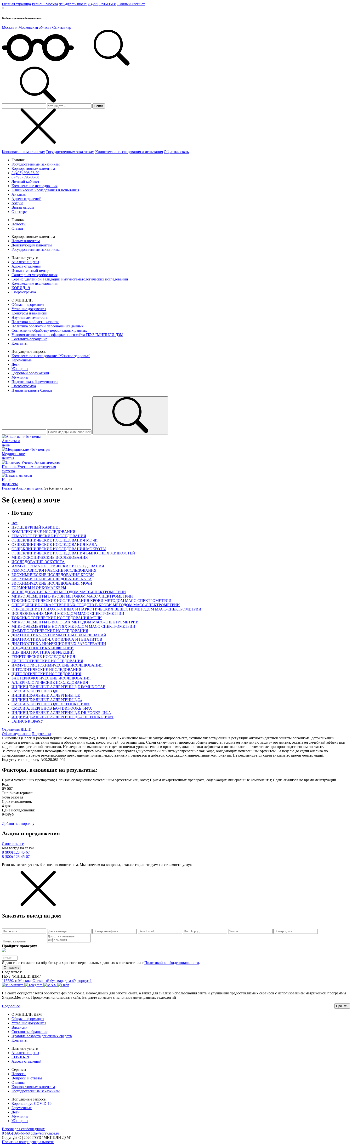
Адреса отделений (26, 199)
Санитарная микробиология (34, 275)
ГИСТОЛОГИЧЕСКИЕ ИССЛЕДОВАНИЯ (47, 661)
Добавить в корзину (18, 823)
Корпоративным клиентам (23, 152)
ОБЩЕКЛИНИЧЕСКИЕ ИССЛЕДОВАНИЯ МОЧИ (54, 540)
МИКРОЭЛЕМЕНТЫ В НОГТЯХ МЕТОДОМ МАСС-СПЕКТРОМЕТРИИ (73, 626)
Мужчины (19, 377)
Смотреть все (13, 844)
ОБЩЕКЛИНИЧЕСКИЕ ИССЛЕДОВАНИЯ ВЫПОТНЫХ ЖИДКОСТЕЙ (73, 553)
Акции (17, 203)
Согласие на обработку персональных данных (49, 330)
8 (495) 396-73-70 (25, 173)
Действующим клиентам (31, 245)
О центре (19, 212)
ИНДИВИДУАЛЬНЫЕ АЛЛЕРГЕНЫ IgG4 (46, 700)
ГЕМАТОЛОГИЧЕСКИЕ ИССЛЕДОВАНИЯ (48, 536)
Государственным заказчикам (70, 152)
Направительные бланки (31, 390)
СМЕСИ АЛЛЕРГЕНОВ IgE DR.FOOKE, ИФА (50, 704)
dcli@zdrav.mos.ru (73, 4)
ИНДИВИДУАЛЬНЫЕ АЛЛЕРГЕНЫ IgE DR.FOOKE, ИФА (61, 713)
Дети (15, 364)
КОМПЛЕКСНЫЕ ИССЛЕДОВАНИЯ (43, 532)
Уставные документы (28, 309)
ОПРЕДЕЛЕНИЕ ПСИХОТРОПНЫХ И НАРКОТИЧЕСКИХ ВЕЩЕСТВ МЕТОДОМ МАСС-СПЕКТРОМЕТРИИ (106, 609)
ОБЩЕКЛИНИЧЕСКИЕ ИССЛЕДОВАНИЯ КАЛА (54, 544)
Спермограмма (23, 292)
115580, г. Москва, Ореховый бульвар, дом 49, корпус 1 (47, 981)
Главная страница (16, 4)
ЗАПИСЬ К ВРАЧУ (27, 721)
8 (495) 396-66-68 (102, 4)
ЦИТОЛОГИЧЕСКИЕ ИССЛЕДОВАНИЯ (46, 669)
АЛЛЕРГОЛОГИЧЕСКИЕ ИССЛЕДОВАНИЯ (49, 682)
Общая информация (27, 304)
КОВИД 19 (20, 288)
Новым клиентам (25, 241)
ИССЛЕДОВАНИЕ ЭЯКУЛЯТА (38, 562)
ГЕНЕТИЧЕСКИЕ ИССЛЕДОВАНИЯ (43, 657)
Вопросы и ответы (26, 1078)
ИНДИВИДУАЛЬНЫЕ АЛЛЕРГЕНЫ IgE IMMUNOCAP (58, 687)
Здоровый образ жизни (30, 373)
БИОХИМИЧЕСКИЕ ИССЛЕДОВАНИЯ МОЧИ (51, 583)
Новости (18, 224)
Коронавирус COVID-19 (31, 1103)
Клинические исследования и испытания (129, 152)
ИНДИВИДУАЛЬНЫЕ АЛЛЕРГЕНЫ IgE (45, 695)
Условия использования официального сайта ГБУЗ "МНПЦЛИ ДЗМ (67, 335)
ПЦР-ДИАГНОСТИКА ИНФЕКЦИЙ (42, 648)
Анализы (18, 194)
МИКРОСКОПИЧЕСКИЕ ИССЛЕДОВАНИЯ (49, 557)
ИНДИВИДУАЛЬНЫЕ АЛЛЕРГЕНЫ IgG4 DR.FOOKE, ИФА (62, 717)
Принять (342, 1006)
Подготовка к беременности (34, 382)
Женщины (19, 369)
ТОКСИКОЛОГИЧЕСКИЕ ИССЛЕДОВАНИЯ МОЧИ (56, 618)
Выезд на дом (22, 207)
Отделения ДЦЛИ (17, 729)
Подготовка (41, 734)
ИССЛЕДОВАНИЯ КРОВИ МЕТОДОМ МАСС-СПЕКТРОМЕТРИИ (68, 592)
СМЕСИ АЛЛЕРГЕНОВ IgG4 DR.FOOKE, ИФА (51, 708)
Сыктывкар (61, 27)
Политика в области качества (35, 322)
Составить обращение (29, 339)
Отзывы (18, 1082)
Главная (9, 488)
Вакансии (19, 1027)
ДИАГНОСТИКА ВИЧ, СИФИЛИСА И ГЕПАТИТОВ (56, 639)
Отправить (11, 967)
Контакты (19, 343)
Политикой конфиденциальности (171, 963)
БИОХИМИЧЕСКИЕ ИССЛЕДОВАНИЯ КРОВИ (52, 575)
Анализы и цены (25, 262)
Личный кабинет (131, 4)
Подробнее (11, 1006)
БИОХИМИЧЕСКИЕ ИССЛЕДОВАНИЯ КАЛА (51, 579)
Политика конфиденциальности (28, 1142)
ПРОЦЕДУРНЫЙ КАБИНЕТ (35, 527)
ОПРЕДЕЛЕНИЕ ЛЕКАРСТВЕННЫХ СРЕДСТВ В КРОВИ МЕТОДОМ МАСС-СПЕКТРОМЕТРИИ (95, 605)
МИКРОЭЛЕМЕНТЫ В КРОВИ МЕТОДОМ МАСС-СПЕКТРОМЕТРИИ (72, 596)
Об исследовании (16, 734)
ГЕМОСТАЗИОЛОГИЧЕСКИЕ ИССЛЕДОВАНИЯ (54, 570)
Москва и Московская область (26, 27)
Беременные (21, 360)
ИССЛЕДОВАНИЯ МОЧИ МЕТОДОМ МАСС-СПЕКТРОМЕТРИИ (67, 613)
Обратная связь (176, 152)
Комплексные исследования (34, 186)
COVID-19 (20, 1057)
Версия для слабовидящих (23, 1129)
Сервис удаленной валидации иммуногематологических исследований (69, 279)
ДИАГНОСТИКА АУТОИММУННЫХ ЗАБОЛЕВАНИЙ (58, 635)
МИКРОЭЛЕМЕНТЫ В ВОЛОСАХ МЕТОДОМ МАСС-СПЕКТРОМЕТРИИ (75, 622)
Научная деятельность (29, 317)
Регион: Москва (45, 4)
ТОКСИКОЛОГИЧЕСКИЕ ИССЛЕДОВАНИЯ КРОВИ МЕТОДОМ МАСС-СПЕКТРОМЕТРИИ (91, 601)
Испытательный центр (30, 270)
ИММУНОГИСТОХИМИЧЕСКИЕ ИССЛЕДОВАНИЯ (57, 665)
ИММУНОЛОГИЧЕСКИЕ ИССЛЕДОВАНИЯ (49, 631)
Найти (98, 106)
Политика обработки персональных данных (47, 326)
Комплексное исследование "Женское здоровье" (50, 356)
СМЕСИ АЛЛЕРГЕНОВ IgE (34, 691)
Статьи (17, 228)
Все (14, 523)
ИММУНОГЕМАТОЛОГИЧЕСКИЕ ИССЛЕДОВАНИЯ (57, 566)
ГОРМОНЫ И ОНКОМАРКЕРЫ (38, 588)
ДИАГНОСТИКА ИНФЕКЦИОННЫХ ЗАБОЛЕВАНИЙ (58, 644)
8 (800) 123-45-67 (16, 852)
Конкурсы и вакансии (29, 313)
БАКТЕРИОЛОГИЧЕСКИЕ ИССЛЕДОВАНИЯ (51, 678)
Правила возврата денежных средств (41, 1036)
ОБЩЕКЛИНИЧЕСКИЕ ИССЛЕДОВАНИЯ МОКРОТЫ (58, 549)
